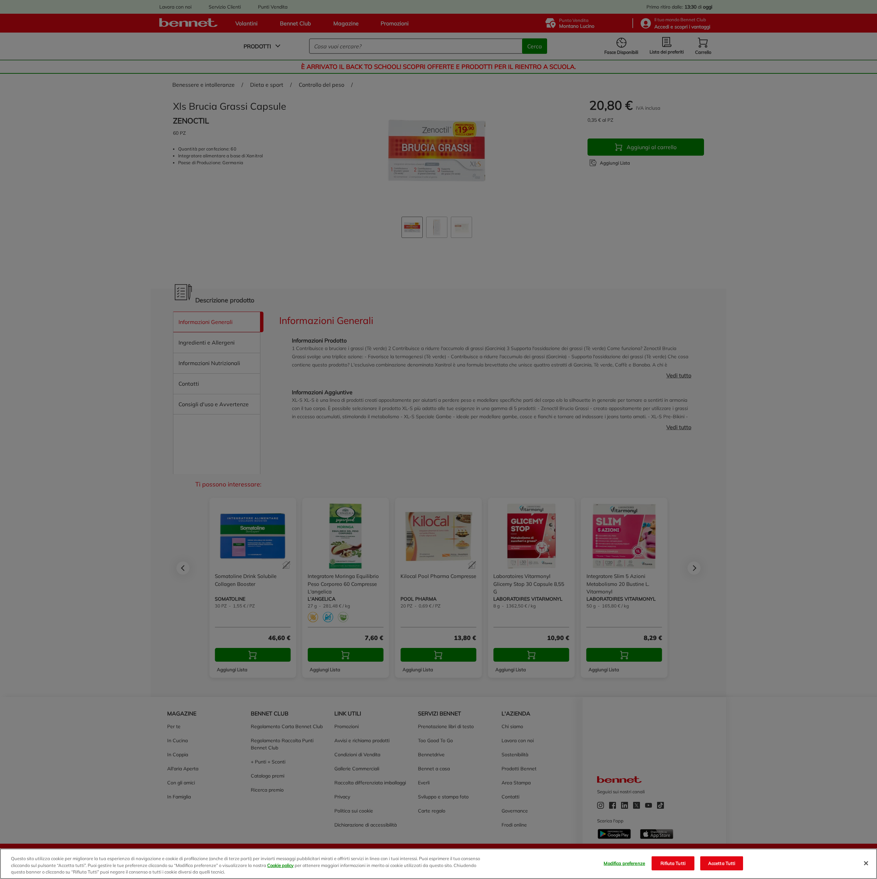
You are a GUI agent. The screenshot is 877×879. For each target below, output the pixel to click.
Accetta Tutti (722, 863)
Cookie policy (280, 865)
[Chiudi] (866, 863)
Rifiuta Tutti (672, 863)
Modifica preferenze (624, 863)
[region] (438, 863)
